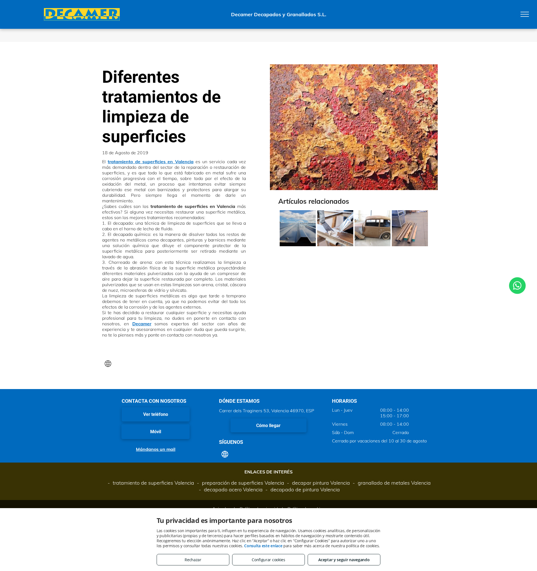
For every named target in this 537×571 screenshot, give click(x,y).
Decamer (141, 323)
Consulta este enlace (263, 545)
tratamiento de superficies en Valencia (150, 161)
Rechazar (193, 559)
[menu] (524, 14)
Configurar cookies (268, 559)
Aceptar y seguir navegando (343, 559)
